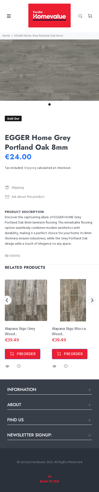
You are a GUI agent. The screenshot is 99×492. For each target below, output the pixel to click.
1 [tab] (49, 104)
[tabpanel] (49, 70)
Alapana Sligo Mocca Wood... (69, 331)
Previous (7, 300)
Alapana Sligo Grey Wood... (20, 331)
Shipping (30, 168)
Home (6, 35)
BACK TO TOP (49, 481)
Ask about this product (28, 197)
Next (92, 300)
